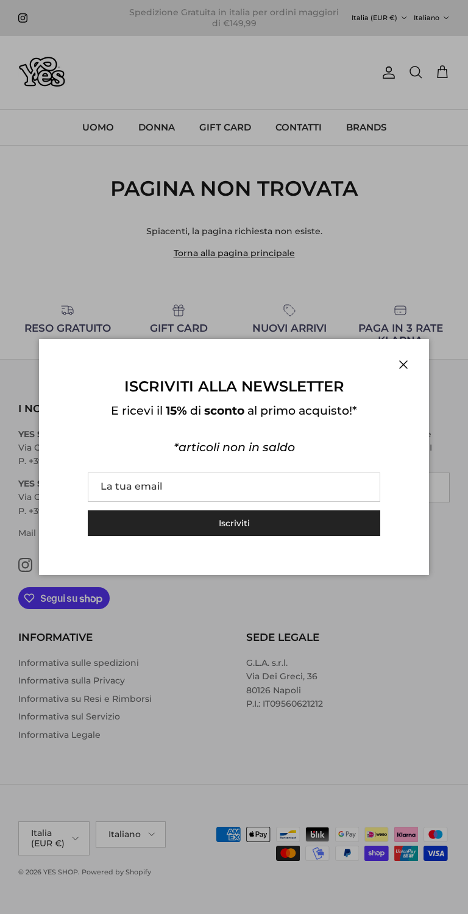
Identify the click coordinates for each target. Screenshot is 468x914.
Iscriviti (234, 523)
